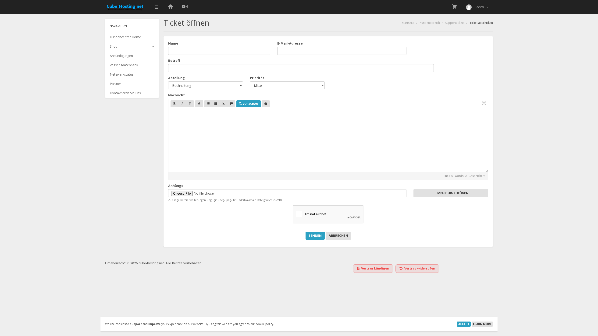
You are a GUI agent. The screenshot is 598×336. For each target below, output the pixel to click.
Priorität (257, 78)
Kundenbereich (430, 23)
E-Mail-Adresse (290, 43)
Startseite (408, 23)
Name (173, 43)
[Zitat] (231, 103)
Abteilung (176, 78)
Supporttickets (454, 23)
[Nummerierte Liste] (216, 103)
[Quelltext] (224, 103)
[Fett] (174, 103)
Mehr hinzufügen (452, 193)
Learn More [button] (482, 324)
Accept (463, 324)
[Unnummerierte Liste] (208, 103)
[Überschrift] (190, 103)
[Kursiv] (182, 103)
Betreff (174, 60)
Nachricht (176, 95)
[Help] (266, 103)
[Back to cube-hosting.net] (171, 7)
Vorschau (250, 104)
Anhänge (175, 185)
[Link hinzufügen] (199, 103)
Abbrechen (338, 235)
